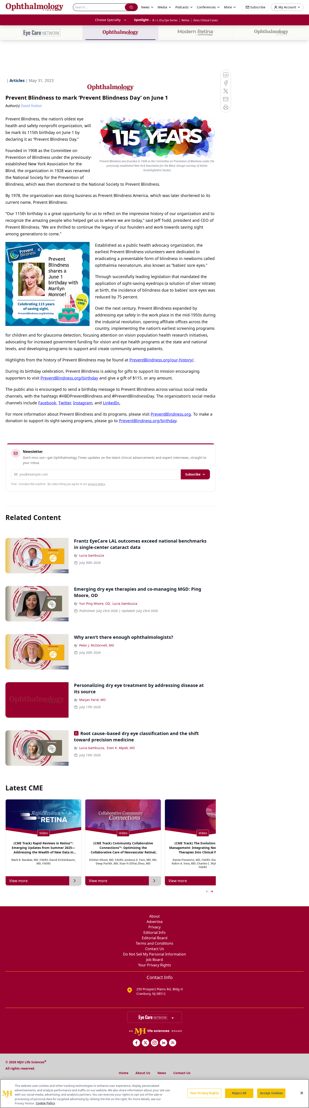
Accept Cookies (271, 1093)
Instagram (82, 402)
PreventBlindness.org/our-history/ (161, 360)
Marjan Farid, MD (92, 700)
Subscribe (192, 474)
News (161, 1073)
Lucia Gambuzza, (92, 748)
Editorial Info (154, 932)
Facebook (47, 402)
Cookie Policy (45, 1103)
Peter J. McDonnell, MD (96, 645)
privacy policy (96, 484)
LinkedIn (111, 402)
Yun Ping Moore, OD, (95, 603)
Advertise (155, 921)
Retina (185, 20)
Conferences (206, 7)
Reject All (239, 1093)
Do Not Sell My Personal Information (154, 954)
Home (123, 1073)
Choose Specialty (108, 20)
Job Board (154, 959)
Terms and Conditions (154, 943)
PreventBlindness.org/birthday (69, 378)
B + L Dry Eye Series (165, 20)
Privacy (154, 927)
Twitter (64, 402)
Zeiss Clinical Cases (205, 20)
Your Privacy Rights (154, 965)
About (154, 916)
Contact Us (154, 948)
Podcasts (182, 7)
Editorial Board (154, 937)
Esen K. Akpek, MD (121, 748)
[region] (154, 1093)
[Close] (302, 1093)
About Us (142, 1073)
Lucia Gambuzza (91, 555)
